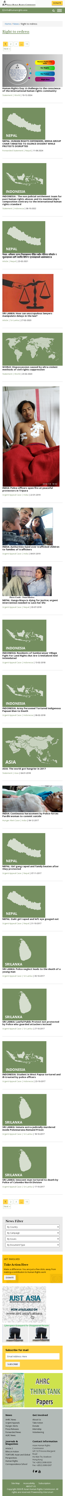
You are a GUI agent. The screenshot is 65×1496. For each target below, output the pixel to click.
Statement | (8, 95)
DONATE (57, 3)
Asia (16, 773)
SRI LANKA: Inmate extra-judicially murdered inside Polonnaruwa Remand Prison (28, 1128)
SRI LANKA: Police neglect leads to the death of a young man (31, 970)
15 (27, 43)
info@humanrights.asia (16, 10)
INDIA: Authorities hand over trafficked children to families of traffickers (30, 548)
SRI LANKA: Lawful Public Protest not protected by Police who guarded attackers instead (30, 1023)
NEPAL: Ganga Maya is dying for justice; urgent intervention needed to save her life (30, 601)
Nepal (28, 150)
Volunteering (38, 1432)
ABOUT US (31, 1486)
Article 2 (9, 1448)
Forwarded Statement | (13, 150)
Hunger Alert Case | (12, 820)
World (17, 95)
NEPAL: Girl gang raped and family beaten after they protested (30, 868)
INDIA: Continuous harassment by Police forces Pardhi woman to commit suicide (30, 815)
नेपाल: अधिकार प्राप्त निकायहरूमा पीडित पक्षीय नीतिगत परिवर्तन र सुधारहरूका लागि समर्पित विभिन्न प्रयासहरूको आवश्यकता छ (29, 256)
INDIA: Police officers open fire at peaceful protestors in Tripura (27, 489)
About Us (36, 1419)
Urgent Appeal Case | (13, 494)
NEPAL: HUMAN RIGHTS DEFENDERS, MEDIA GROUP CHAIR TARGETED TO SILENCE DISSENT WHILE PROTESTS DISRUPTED (31, 143)
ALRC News (10, 1435)
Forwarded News (13, 1432)
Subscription (44, 1483)
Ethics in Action (12, 1451)
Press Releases (12, 1429)
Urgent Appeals (13, 1422)
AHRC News (11, 1419)
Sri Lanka (14, 320)
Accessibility (29, 1483)
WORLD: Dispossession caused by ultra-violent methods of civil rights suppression (30, 368)
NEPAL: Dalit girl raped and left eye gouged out (30, 919)
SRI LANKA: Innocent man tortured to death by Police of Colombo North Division (30, 1181)
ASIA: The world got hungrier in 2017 (24, 768)
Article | (6, 261)
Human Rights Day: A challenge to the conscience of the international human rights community (31, 89)
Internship (36, 1429)
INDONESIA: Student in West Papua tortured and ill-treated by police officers (31, 1076)
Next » (7, 48)
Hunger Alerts (12, 1426)
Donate (35, 1426)
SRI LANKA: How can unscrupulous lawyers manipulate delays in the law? (27, 315)
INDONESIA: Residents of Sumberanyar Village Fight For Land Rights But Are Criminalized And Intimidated (30, 655)
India (26, 494)
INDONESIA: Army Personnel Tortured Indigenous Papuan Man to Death (31, 709)
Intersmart (48, 1492)
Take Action (37, 1422)
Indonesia (19, 208)
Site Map (15, 1483)
